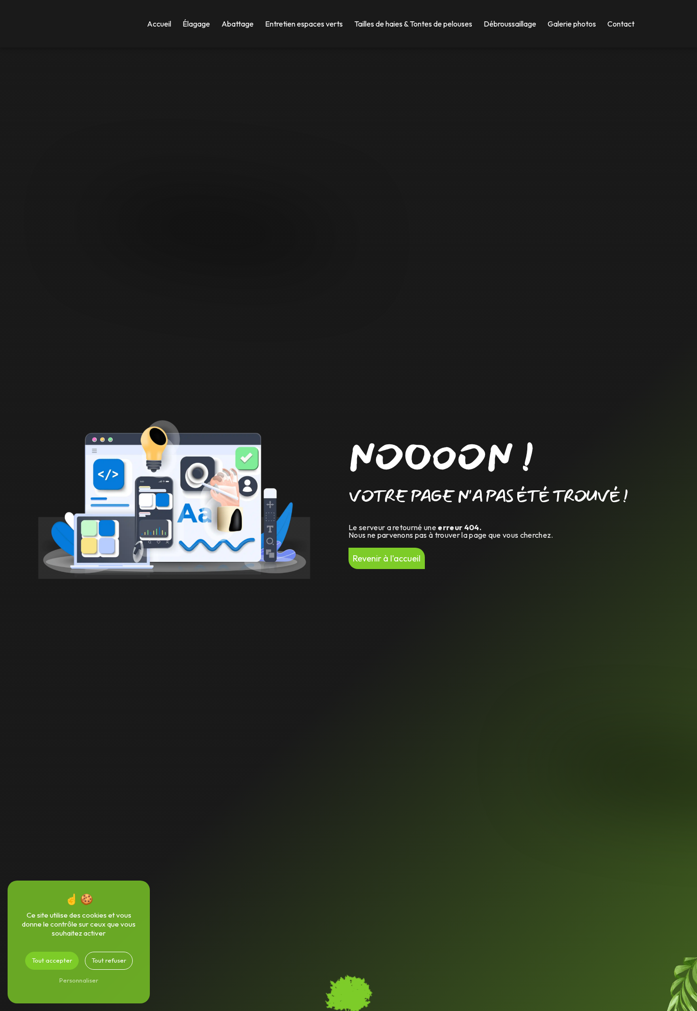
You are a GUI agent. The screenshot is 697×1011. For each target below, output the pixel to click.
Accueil (159, 23)
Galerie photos (572, 23)
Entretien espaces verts (304, 23)
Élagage (196, 23)
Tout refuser (109, 960)
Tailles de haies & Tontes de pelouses (413, 23)
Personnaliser (78, 980)
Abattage (237, 23)
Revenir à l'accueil (387, 558)
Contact (620, 23)
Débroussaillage (510, 23)
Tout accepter (52, 960)
